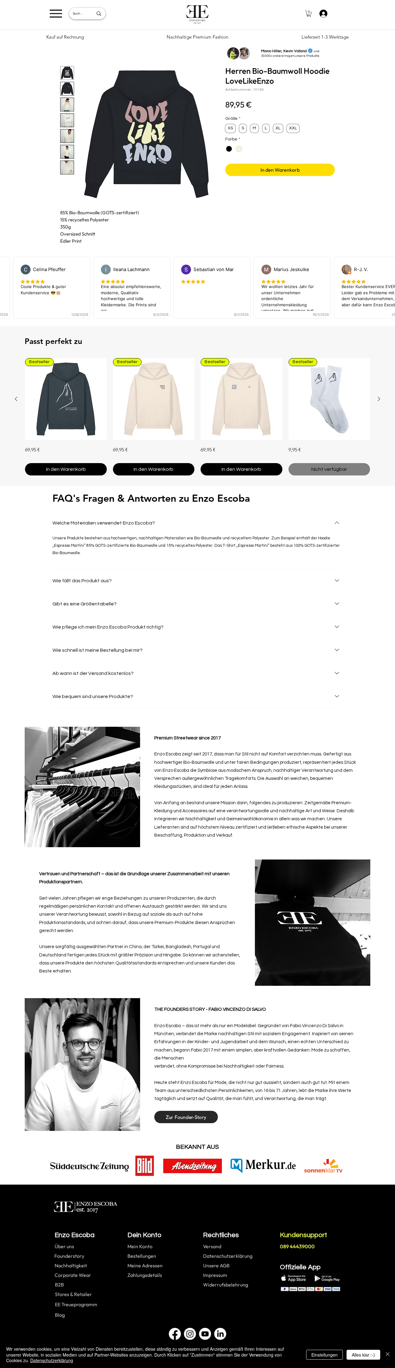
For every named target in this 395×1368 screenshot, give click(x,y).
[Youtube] (205, 1334)
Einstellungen (324, 1355)
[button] (309, 13)
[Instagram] (190, 1334)
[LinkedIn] (220, 1334)
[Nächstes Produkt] (379, 399)
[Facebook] (175, 1334)
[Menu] (55, 13)
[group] (197, 417)
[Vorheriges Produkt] (16, 399)
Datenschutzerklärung (51, 1360)
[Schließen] (387, 1354)
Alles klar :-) (363, 1355)
